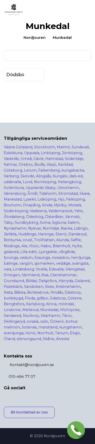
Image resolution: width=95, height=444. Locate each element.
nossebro (60, 257)
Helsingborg (69, 182)
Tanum (61, 333)
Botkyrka (12, 240)
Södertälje (74, 158)
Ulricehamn (68, 187)
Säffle (76, 240)
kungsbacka (73, 170)
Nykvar (34, 228)
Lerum (30, 170)
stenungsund (29, 339)
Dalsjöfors (48, 281)
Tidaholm (47, 193)
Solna (45, 222)
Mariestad (13, 199)
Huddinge (27, 234)
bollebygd (13, 298)
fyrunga (11, 257)
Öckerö (57, 321)
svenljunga (14, 333)
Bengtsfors (14, 304)
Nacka (66, 228)
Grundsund (14, 281)
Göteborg (13, 170)
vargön (26, 263)
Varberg (11, 176)
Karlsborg (35, 304)
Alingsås (43, 176)
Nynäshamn (15, 228)
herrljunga (80, 257)
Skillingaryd (14, 321)
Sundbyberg (26, 222)
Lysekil (29, 199)
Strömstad (68, 193)
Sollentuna (14, 187)
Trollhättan (44, 240)
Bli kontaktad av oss (29, 412)
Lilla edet (28, 251)
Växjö (51, 164)
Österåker (54, 216)
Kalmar (10, 164)
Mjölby (60, 205)
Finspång (31, 205)
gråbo (42, 298)
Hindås (56, 292)
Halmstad (54, 158)
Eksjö (75, 333)
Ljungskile (48, 251)
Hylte (77, 246)
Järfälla (10, 234)
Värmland (31, 275)
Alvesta (62, 339)
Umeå (26, 158)
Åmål (32, 193)
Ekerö (61, 234)
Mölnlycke (70, 310)
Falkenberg (49, 170)
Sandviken (33, 286)
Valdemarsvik (60, 211)
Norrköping (45, 182)
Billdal (31, 281)
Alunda (62, 240)
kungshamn (70, 327)
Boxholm (12, 205)
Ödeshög (34, 216)
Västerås (11, 158)
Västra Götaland (18, 147)
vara (7, 269)
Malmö (63, 147)
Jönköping (72, 153)
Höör (34, 246)
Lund (27, 182)
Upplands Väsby (40, 187)
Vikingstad (74, 269)
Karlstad (65, 164)
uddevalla (12, 182)
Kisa (44, 275)
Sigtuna (59, 222)
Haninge (46, 234)
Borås (39, 164)
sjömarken (44, 263)
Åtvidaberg (14, 216)
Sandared (12, 315)
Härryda (66, 281)
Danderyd (77, 234)
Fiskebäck (13, 286)
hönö (30, 333)
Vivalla (41, 269)
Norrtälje (51, 228)
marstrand (48, 327)
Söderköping (16, 211)
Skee (49, 286)
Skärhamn (50, 315)
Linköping (50, 153)
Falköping (75, 199)
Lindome (12, 310)
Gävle (38, 158)
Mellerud (30, 310)
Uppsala (31, 153)
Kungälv (60, 176)
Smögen (12, 275)
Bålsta (19, 292)
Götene (75, 298)
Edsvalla (56, 269)
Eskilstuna (13, 153)
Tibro (67, 315)
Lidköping (46, 199)
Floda (30, 298)
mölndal (66, 304)
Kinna (51, 304)
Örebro (26, 164)
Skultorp (31, 315)
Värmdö (72, 216)
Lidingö (81, 228)
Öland (9, 339)
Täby (8, 222)
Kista (8, 292)
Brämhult (61, 246)
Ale (24, 246)
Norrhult (45, 333)
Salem (73, 222)
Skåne (48, 339)
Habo (46, 246)
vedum (26, 257)
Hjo (61, 199)
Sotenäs (29, 327)
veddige (63, 263)
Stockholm (44, 147)
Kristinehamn (68, 286)
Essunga (42, 257)
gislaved (11, 251)
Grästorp (58, 298)
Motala (74, 205)
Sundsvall (80, 147)
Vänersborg (15, 193)
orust (27, 240)
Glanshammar (63, 275)
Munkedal (49, 310)
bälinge (11, 263)
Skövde (27, 176)
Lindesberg (23, 269)
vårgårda (67, 251)
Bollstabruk (38, 292)
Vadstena (38, 211)
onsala (33, 321)
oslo (44, 321)
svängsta (80, 263)
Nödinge (12, 246)
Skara (84, 193)
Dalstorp (73, 292)
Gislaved (82, 281)
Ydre (78, 211)
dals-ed (76, 176)
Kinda (47, 205)
